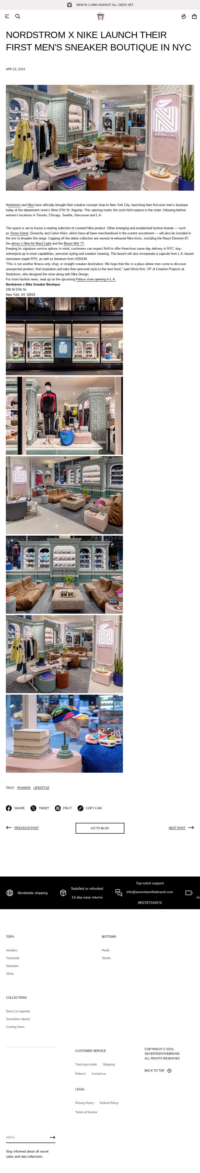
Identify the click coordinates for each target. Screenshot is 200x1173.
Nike (31, 205)
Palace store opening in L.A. (96, 279)
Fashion (23, 787)
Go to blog (100, 828)
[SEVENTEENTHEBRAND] (101, 16)
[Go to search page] (17, 16)
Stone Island (19, 233)
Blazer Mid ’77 (74, 243)
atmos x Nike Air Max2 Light (31, 243)
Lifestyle (41, 787)
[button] (17, 16)
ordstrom (14, 205)
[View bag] (194, 16)
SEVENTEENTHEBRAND (162, 1053)
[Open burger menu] (7, 16)
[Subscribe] (52, 1137)
